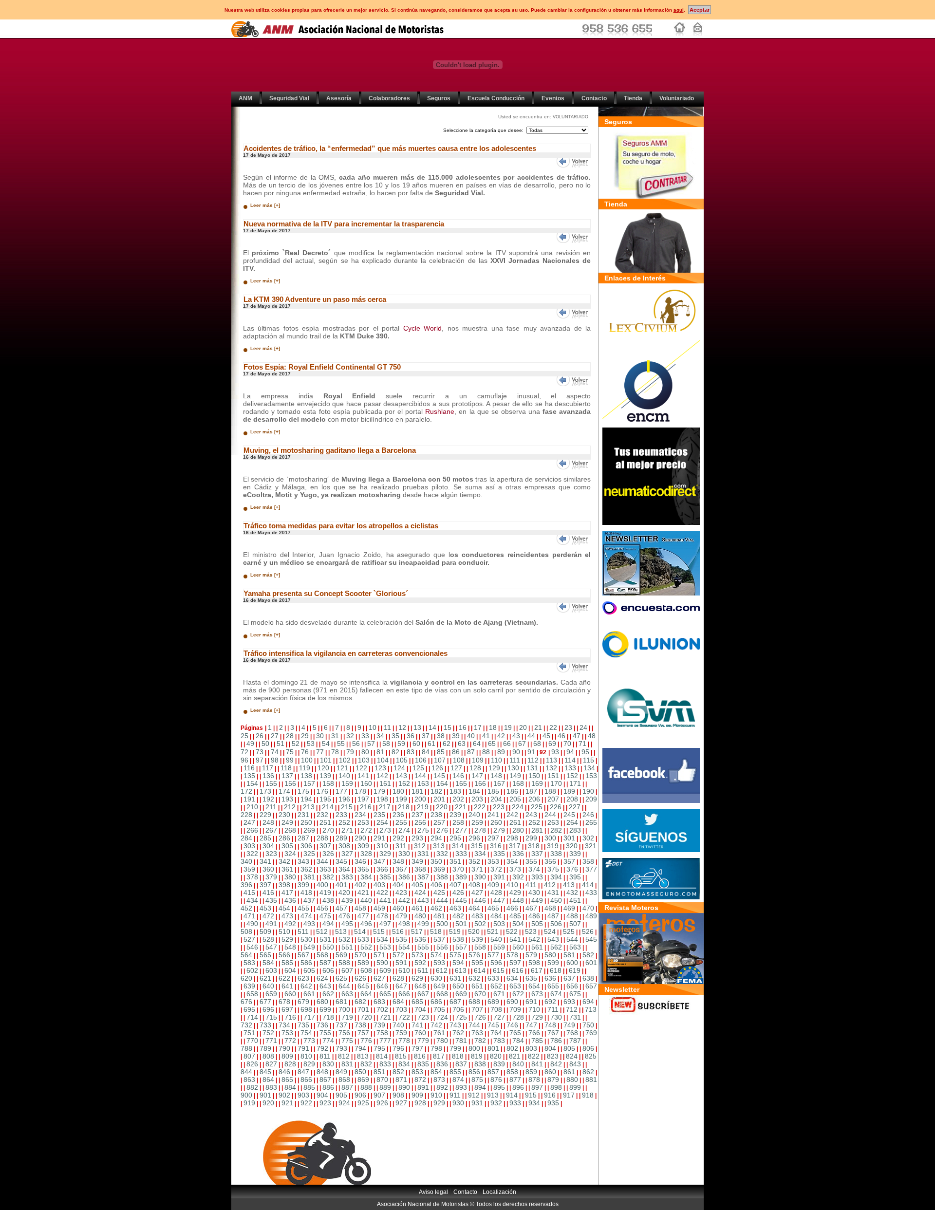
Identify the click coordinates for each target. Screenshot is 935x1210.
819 (477, 1056)
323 (271, 853)
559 (499, 947)
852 (398, 1072)
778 (404, 1040)
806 (588, 1048)
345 (341, 861)
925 (363, 1103)
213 (309, 807)
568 (322, 955)
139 (325, 776)
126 (437, 768)
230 (284, 815)
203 (477, 799)
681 (341, 1001)
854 (436, 1072)
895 (499, 1087)
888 (366, 1087)
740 (398, 1025)
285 (265, 838)
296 (474, 838)
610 (404, 970)
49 (250, 743)
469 (569, 908)
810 (306, 1056)
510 (284, 931)
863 (249, 1079)
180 (398, 791)
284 (246, 838)
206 (534, 799)
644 (344, 986)
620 (246, 978)
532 (344, 939)
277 (461, 830)
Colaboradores (389, 98)
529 (287, 939)
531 (325, 939)
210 (252, 807)
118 (286, 768)
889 (385, 1087)
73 (259, 752)
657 (591, 986)
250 (306, 822)
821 (515, 1056)
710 (534, 1009)
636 (550, 978)
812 (344, 1056)
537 (439, 939)
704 (420, 1009)
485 (515, 916)
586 (306, 963)
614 (480, 970)
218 (404, 807)
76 (305, 752)
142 (382, 776)
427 (477, 892)
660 (290, 994)
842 (556, 1064)
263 (553, 822)
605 (309, 970)
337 (537, 853)
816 (420, 1056)
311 (401, 846)
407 (455, 885)
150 (534, 776)
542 (534, 939)
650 (458, 986)
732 (246, 1025)
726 (480, 1017)
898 (556, 1087)
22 (553, 727)
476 (344, 916)
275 (423, 830)
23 (568, 727)
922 (306, 1103)
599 (553, 963)
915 (531, 1095)
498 (404, 924)
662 (328, 994)
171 (575, 783)
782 (480, 1040)
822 (534, 1056)
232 (322, 815)
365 (363, 869)
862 (588, 1072)
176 (322, 791)
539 (477, 939)
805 (569, 1048)
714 (252, 1017)
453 (265, 908)
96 (244, 760)
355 (531, 861)
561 (537, 947)
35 (395, 736)
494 (328, 924)
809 (287, 1056)
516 (398, 931)
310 (382, 846)
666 (404, 994)
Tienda (633, 98)
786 (556, 1040)
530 (306, 939)
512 (322, 931)
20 (523, 727)
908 (398, 1095)
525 (569, 931)
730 (556, 1017)
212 (290, 807)
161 (385, 783)
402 (360, 885)
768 (572, 1033)
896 (518, 1087)
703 (401, 1009)
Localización (499, 1192)
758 (382, 1033)
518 (436, 931)
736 (322, 1025)
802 (512, 1048)
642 (306, 986)
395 (575, 877)
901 (265, 1095)
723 (423, 1017)
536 (420, 939)
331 (423, 853)
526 (588, 931)
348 (398, 861)
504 (518, 924)
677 (265, 1001)
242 (512, 815)
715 (271, 1017)
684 (398, 1001)
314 (458, 846)
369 (439, 869)
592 (420, 963)
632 (474, 978)
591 (401, 963)
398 (284, 885)
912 (474, 1095)
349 (417, 861)
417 (287, 892)
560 (518, 947)
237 (417, 815)
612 (442, 970)
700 (344, 1009)
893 (461, 1087)
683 (379, 1001)
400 (322, 885)
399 (303, 885)
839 (499, 1064)
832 (366, 1064)
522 (512, 931)
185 (493, 791)
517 (417, 931)
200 (420, 799)
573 (417, 955)
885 (309, 1087)
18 (493, 727)
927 (401, 1103)
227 (574, 807)
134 (589, 768)
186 (512, 791)
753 (287, 1033)
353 (493, 861)
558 (480, 947)
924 (344, 1103)
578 (512, 955)
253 (363, 822)
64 (477, 743)
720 (366, 1017)
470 (588, 908)
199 (401, 799)
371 (477, 869)
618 (555, 970)
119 (304, 768)
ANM (245, 98)
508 (246, 931)
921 (287, 1103)
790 (284, 1048)
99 (290, 760)
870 (382, 1079)
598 (534, 963)
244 (550, 815)
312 (420, 846)
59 (401, 743)
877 (515, 1079)
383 (347, 877)
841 (537, 1064)
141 (363, 776)
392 (518, 877)
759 (401, 1033)
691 (531, 1001)
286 (284, 838)
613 (461, 970)
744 (474, 1025)
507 (575, 924)
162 (404, 783)
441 (385, 900)
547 (271, 947)
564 (246, 955)
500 (442, 924)
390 (480, 877)
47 (576, 736)
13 (417, 727)
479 (401, 916)
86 (456, 752)
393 (537, 877)
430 (534, 892)
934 (534, 1103)
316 (496, 846)
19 (508, 727)
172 (246, 791)
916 (550, 1095)
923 (325, 1103)
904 (322, 1095)
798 (436, 1048)
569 (341, 955)
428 (496, 892)
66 (507, 743)
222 (480, 807)
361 (287, 869)
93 (555, 752)
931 (477, 1103)
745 (493, 1025)
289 (341, 838)
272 (366, 830)
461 (417, 908)
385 (385, 877)
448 (518, 900)
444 (442, 900)
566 (284, 955)
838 (480, 1064)
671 (499, 994)
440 (366, 900)
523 (531, 931)
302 (588, 838)
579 (531, 955)
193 (287, 799)
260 (496, 822)
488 (572, 916)
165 (461, 783)
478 (382, 916)
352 (474, 861)
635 (531, 978)
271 (347, 830)
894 (480, 1087)
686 (436, 1001)
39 (456, 736)
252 (344, 822)
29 (305, 736)
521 (493, 931)
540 (496, 939)
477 (363, 916)
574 (436, 955)
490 (252, 924)
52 (295, 743)
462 (436, 908)
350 (436, 861)
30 (320, 736)
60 (416, 743)
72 (244, 752)
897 (537, 1087)
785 (537, 1040)
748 (550, 1025)
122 (361, 768)
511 (303, 931)
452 (246, 908)
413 (569, 885)
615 (499, 970)
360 (268, 869)
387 (423, 877)
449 (537, 900)
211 (271, 807)
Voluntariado (676, 98)
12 (402, 727)
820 (496, 1056)
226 (555, 807)
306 (306, 846)
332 (442, 853)
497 (385, 924)
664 (366, 994)
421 (363, 892)
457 (341, 908)
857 (493, 1072)
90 (516, 752)
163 (423, 783)
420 (344, 892)
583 (249, 963)
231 (303, 815)
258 (458, 822)
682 (360, 1001)
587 (325, 963)
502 (480, 924)
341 (265, 861)
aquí (678, 10)
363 (325, 869)
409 (493, 885)
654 (534, 986)
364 (344, 869)
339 (575, 853)
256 (420, 822)
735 (303, 1025)
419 (325, 892)
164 (442, 783)
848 (322, 1072)
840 (518, 1064)
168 (518, 783)
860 (550, 1072)
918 (588, 1095)
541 (515, 939)
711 (553, 1009)
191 (249, 799)
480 (420, 916)
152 (572, 776)
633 (493, 978)
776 (366, 1040)
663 (347, 994)
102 (345, 760)
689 (493, 1001)
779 (423, 1040)
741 (417, 1025)
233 (341, 815)
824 (572, 1056)
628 (398, 978)
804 (550, 1048)
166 (480, 783)
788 (246, 1048)
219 (423, 807)
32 (350, 736)
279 (499, 830)
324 (290, 853)
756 (344, 1033)
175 (303, 791)
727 (499, 1017)
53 (311, 743)
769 (591, 1033)
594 (458, 963)
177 (341, 791)
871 (401, 1079)
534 (382, 939)
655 (553, 986)
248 (268, 822)
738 (360, 1025)
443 (423, 900)
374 (534, 869)
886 (328, 1087)
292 (398, 838)
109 (478, 760)
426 (458, 892)
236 (398, 815)
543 (553, 939)
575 (455, 955)
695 (249, 1009)
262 (534, 822)
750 (588, 1025)
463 (455, 908)
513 (341, 931)
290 (360, 838)
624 (322, 978)
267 (271, 830)
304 (268, 846)
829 (309, 1064)
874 (458, 1079)
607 (347, 970)
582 (588, 955)
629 (417, 978)
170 (556, 783)
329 (385, 853)
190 (588, 791)
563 (575, 947)
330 (404, 853)
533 (363, 939)
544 (572, 939)
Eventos (553, 98)
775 (347, 1040)
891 (423, 1087)
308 (344, 846)
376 (572, 869)
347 (379, 861)
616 (518, 970)
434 (252, 900)
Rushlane (439, 411)
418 (306, 892)
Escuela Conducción (496, 98)
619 (574, 970)
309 (363, 846)
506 (556, 924)
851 (379, 1072)
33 (365, 736)
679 (303, 1001)
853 (417, 1072)
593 (439, 963)
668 (442, 994)
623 (303, 978)
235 (379, 815)
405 (417, 885)
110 (496, 760)
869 (363, 1079)
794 (360, 1048)
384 (366, 877)
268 (290, 830)
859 (531, 1072)
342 (284, 861)
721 (385, 1017)
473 (287, 916)
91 (531, 752)
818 (458, 1056)
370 (458, 869)
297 (493, 838)
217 (385, 807)
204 (496, 799)
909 (417, 1095)
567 (303, 955)
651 (477, 986)
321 (591, 846)
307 (325, 846)
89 (501, 752)
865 (287, 1079)
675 (575, 994)
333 (461, 853)
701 (363, 1009)
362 (306, 869)
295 (455, 838)
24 (583, 727)
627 (379, 978)
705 (439, 1009)
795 (379, 1048)
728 (518, 1017)
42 (501, 736)
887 (347, 1087)
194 (306, 799)
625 (341, 978)
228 (246, 815)
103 (364, 760)
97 (259, 760)
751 (249, 1033)
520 (474, 931)
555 (423, 947)
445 (461, 900)
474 (306, 916)
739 (379, 1025)
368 (420, 869)
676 (246, 1001)
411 (531, 885)
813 (363, 1056)
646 (382, 986)
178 (360, 791)
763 (477, 1033)
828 (290, 1064)
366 (382, 869)
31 (335, 736)
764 (496, 1033)
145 (439, 776)
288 (322, 838)
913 (493, 1095)
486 (534, 916)
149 (515, 776)
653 (515, 986)
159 (347, 783)
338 (556, 853)
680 (322, 1001)
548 (290, 947)
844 (246, 1072)
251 (325, 822)
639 (249, 986)
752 (268, 1033)
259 (477, 822)
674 (556, 994)
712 (572, 1009)
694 (588, 1001)
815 (401, 1056)
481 (439, 916)
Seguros (438, 98)
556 (442, 947)
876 (496, 1079)
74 (275, 752)
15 (447, 727)
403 (379, 885)
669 (461, 994)
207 (553, 799)
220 (442, 807)
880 (572, 1079)
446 (480, 900)
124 (399, 768)
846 (284, 1072)
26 (259, 736)
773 (309, 1040)
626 (360, 978)
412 (550, 885)
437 (309, 900)
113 (551, 760)
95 (585, 752)
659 (271, 994)
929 (439, 1103)
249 (287, 822)
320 (572, 846)
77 (320, 752)
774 (328, 1040)
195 (325, 799)
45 (546, 736)
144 (420, 776)
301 (569, 838)
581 (569, 955)
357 (569, 861)
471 (249, 916)
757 (363, 1033)
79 (350, 752)
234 (360, 815)
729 (537, 1017)
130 (513, 768)
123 (380, 768)
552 (366, 947)
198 (382, 799)
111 (514, 760)
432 (572, 892)
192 (268, 799)
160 (366, 783)
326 (328, 853)
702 (382, 1009)
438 (328, 900)
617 (536, 970)
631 (455, 978)
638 (588, 978)
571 (379, 955)
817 (439, 1056)
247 (249, 822)
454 (284, 908)
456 (322, 908)
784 (518, 1040)
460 (398, 908)
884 (290, 1087)
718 (328, 1017)
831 (347, 1064)
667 (423, 994)
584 (268, 963)
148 (496, 776)
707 (477, 1009)
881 (591, 1079)
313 (439, 846)
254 (382, 822)
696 (268, 1009)
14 (432, 727)
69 (552, 743)
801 (493, 1048)
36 (410, 736)
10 (372, 727)
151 (553, 776)
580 (550, 955)
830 (328, 1064)
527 (249, 939)
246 (588, 815)
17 (478, 727)
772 (290, 1040)
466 (512, 908)
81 (380, 752)
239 (455, 815)
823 (553, 1056)
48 (592, 736)
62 (446, 743)
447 (499, 900)
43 (516, 736)
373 (515, 869)
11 (387, 727)
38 (441, 736)
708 (496, 1009)
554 (404, 947)
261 (515, 822)
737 (341, 1025)
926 (382, 1103)
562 (556, 947)
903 (303, 1095)
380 (290, 877)
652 (496, 986)
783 (499, 1040)
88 (486, 752)
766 (534, 1033)
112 (533, 760)
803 (531, 1048)
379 (271, 877)
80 (365, 752)
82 (395, 752)
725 (461, 1017)
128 (475, 768)
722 (404, 1017)
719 (347, 1017)
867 (325, 1079)
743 (455, 1025)
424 (420, 892)
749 (569, 1025)
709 (515, 1009)
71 (582, 743)
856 (474, 1072)
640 (268, 986)
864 (268, 1079)
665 (385, 994)
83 (410, 752)
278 (480, 830)
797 (417, 1048)
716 (290, 1017)
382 (328, 877)
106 (421, 760)
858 (512, 1072)
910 (436, 1095)
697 (287, 1009)
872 (420, 1079)
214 (328, 807)
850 (360, 1072)
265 (591, 822)
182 (436, 791)
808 (268, 1056)
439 (347, 900)
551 (347, 947)
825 (591, 1056)
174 (284, 791)
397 (265, 885)
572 (398, 955)
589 (363, 963)
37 (426, 736)
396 (246, 885)
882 (252, 1087)
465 (493, 908)
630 (436, 978)
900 (246, 1095)
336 (518, 853)
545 (591, 939)
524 (550, 931)
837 (461, 1064)
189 (569, 791)
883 (271, 1087)
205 (515, 799)
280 (518, 830)
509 (265, 931)
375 (553, 869)
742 (436, 1025)
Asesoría (339, 98)
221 (461, 807)
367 (401, 869)
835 (423, 1064)
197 (363, 799)
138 (306, 776)
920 (268, 1103)
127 (456, 768)
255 (401, 822)
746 (512, 1025)
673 (537, 994)
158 (328, 783)
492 (290, 924)
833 (385, 1064)
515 (379, 931)
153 (591, 776)
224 (518, 807)
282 (556, 830)
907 (379, 1095)
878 (534, 1079)
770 (252, 1040)
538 (458, 939)
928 (420, 1103)
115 (588, 760)
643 (325, 986)
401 (341, 885)
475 (325, 916)
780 (442, 1040)
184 (474, 791)
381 (309, 877)
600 (572, 963)
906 (360, 1095)
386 (404, 877)
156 (290, 783)
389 (461, 877)
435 (271, 900)
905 (341, 1095)
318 (534, 846)
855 (455, 1072)
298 (512, 838)
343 (303, 861)
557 (461, 947)
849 (341, 1072)
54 (326, 743)
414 (588, 885)
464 (474, 908)
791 (303, 1048)
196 (344, 799)
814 (382, 1056)
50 (265, 743)
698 (306, 1009)
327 (347, 853)
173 (265, 791)
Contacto (594, 98)
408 (474, 885)
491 (271, 924)
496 (366, 924)
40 (471, 736)
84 (426, 752)
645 (363, 986)
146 (458, 776)
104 (383, 760)
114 (570, 760)
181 (417, 791)
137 (287, 776)
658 (252, 994)
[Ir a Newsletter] (651, 1013)
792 (322, 1048)
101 (326, 760)
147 (477, 776)
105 (402, 760)
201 (439, 799)
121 (342, 768)
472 (268, 916)
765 (515, 1033)
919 (249, 1103)
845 (265, 1072)
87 (471, 752)
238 (436, 815)
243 (531, 815)
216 (366, 807)
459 (379, 908)
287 (303, 838)
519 (455, 931)
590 (382, 963)
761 (439, 1033)
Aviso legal (433, 1192)
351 (455, 861)
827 (271, 1064)
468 (550, 908)
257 (439, 822)
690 (512, 1001)
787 (575, 1040)
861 (569, 1072)
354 (512, 861)
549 (309, 947)
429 (515, 892)
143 (401, 776)
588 (344, 963)
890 (404, 1087)
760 (420, 1033)
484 (496, 916)
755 (325, 1033)
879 (553, 1079)
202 (458, 799)
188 (550, 791)
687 (455, 1001)
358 (588, 861)
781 (461, 1040)
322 (252, 853)
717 (309, 1017)
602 (252, 970)
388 (442, 877)
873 (439, 1079)
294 (436, 838)
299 (531, 838)
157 (309, 783)
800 (474, 1048)
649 (439, 986)
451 (575, 900)
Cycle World (422, 328)
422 (382, 892)
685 (417, 1001)
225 (536, 807)
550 (328, 947)
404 (398, 885)
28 (290, 736)
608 (366, 970)
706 (458, 1009)
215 (347, 807)
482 (458, 916)
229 (265, 815)
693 (569, 1001)
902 (284, 1095)
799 (455, 1048)
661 (309, 994)
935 (553, 1103)
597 (515, 963)
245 (569, 815)
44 (531, 736)
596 (496, 963)
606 (328, 970)
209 (591, 799)
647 (401, 986)
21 (538, 727)
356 (550, 861)
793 (341, 1048)
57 (371, 743)
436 (290, 900)
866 (306, 1079)
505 (537, 924)
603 (271, 970)
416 (268, 892)
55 (341, 743)
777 (385, 1040)
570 (360, 955)
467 (531, 908)
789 (265, 1048)
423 (401, 892)
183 (455, 791)
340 (246, 861)
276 (442, 830)
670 (480, 994)
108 (459, 760)
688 (474, 1001)
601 (591, 963)
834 (404, 1064)
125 (418, 768)
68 (537, 743)
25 (244, 736)
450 (556, 900)
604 (290, 970)
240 (474, 815)
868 (344, 1079)
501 (461, 924)
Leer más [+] (265, 205)
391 (499, 877)
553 (385, 947)
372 (496, 869)
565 (265, 955)
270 (328, 830)
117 (267, 768)
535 (401, 939)
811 (325, 1056)
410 (512, 885)
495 (347, 924)
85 (441, 752)
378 (252, 877)
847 (303, 1072)
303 (249, 846)
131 (532, 768)
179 (379, 791)
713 (591, 1009)
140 (344, 776)
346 (360, 861)
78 (335, 752)
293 (417, 838)
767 (553, 1033)
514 (360, 931)
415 (249, 892)
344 (322, 861)
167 (499, 783)
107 (440, 760)
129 (494, 768)
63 (462, 743)
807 (249, 1056)
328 (366, 853)
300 (550, 838)
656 (572, 986)
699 (325, 1009)
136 (268, 776)
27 (275, 736)
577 (493, 955)
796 (398, 1048)
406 (436, 885)
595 (477, 963)
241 (493, 815)
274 (404, 830)
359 (249, 869)
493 (309, 924)
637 (569, 978)
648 (420, 986)
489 (591, 916)
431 (553, 892)
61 (431, 743)
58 (386, 743)
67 (522, 743)
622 (284, 978)
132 (551, 768)
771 (271, 1040)
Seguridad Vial (289, 98)
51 (280, 743)
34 (380, 736)
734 (284, 1025)
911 (455, 1095)
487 (553, 916)
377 (591, 869)
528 (268, 939)
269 (309, 830)
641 (287, 986)
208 (572, 799)
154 (252, 783)
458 (360, 908)
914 (512, 1095)
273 (385, 830)
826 (252, 1064)
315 (477, 846)
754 (306, 1033)
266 (252, 830)
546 (252, 947)
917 (569, 1095)
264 (572, 822)
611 (423, 970)
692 (550, 1001)
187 (531, 791)
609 (385, 970)
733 (265, 1025)
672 (518, 994)
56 (356, 743)
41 (486, 736)
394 (556, 877)
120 (323, 768)
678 (284, 1001)
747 (531, 1025)
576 (474, 955)
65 (492, 743)
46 (561, 736)
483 (477, 916)
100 (307, 760)
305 (287, 846)
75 (290, 752)
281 (537, 830)
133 (570, 768)
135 (249, 776)
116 (249, 768)
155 (271, 783)
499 (423, 924)
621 (265, 978)
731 (575, 1017)
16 (463, 727)
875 (477, 1079)
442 (404, 900)
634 (512, 978)
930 (458, 1103)
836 (442, 1064)
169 (537, 783)
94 (570, 752)
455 (303, 908)
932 (496, 1103)
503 (499, 924)
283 (575, 830)
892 (442, 1087)
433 (591, 892)
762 (458, 1033)
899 (575, 1087)
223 (499, 807)
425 (439, 892)
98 (275, 760)
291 (379, 838)
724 (442, 1017)
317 (515, 846)
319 (553, 846)
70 (567, 743)
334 (480, 853)
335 (499, 853)
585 (287, 963)
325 (309, 853)
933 (515, 1103)
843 (575, 1064)
